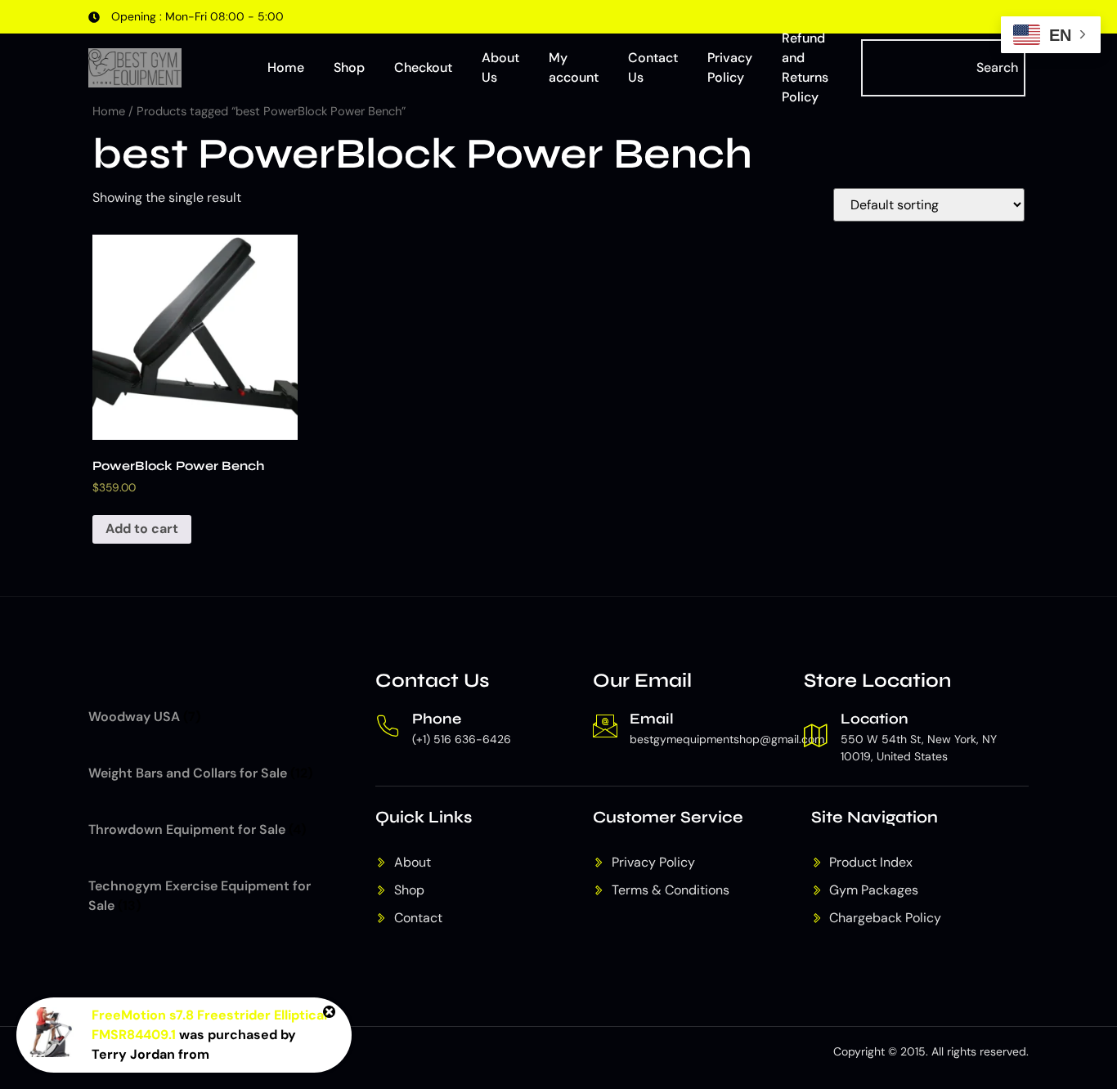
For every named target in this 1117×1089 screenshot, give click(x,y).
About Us (500, 67)
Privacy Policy (729, 67)
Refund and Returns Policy (805, 68)
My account (574, 67)
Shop (349, 67)
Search (997, 67)
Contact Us (653, 67)
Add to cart (141, 528)
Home (285, 67)
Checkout (423, 67)
